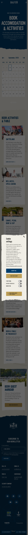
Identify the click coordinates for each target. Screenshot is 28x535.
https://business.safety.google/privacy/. (16, 266)
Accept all (14, 270)
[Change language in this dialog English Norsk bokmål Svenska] (23, 236)
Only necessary (14, 276)
